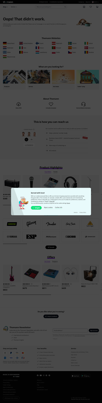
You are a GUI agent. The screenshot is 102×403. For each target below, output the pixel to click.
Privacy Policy (83, 212)
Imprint (76, 212)
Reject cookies (48, 207)
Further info (58, 207)
